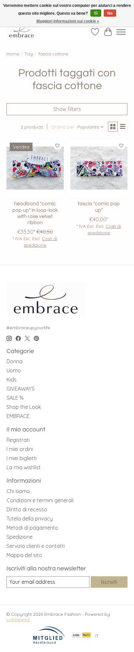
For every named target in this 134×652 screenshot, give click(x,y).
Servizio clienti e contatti (36, 546)
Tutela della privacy (30, 518)
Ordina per (62, 127)
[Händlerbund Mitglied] (49, 642)
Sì (96, 13)
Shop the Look (24, 407)
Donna (14, 361)
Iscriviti (109, 582)
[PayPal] (86, 635)
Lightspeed (18, 619)
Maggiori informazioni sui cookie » (67, 21)
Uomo (14, 370)
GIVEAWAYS (20, 388)
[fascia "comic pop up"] (98, 168)
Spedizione (20, 537)
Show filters (67, 109)
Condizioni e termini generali (40, 500)
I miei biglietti (22, 458)
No (110, 13)
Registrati (18, 440)
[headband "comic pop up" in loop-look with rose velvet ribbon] (35, 168)
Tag (29, 53)
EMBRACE (18, 416)
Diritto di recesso (27, 509)
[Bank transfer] (76, 635)
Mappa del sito (24, 555)
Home (13, 53)
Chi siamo (18, 491)
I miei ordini (20, 449)
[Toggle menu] (120, 32)
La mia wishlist (24, 467)
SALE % (15, 398)
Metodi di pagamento (32, 527)
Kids (12, 379)
